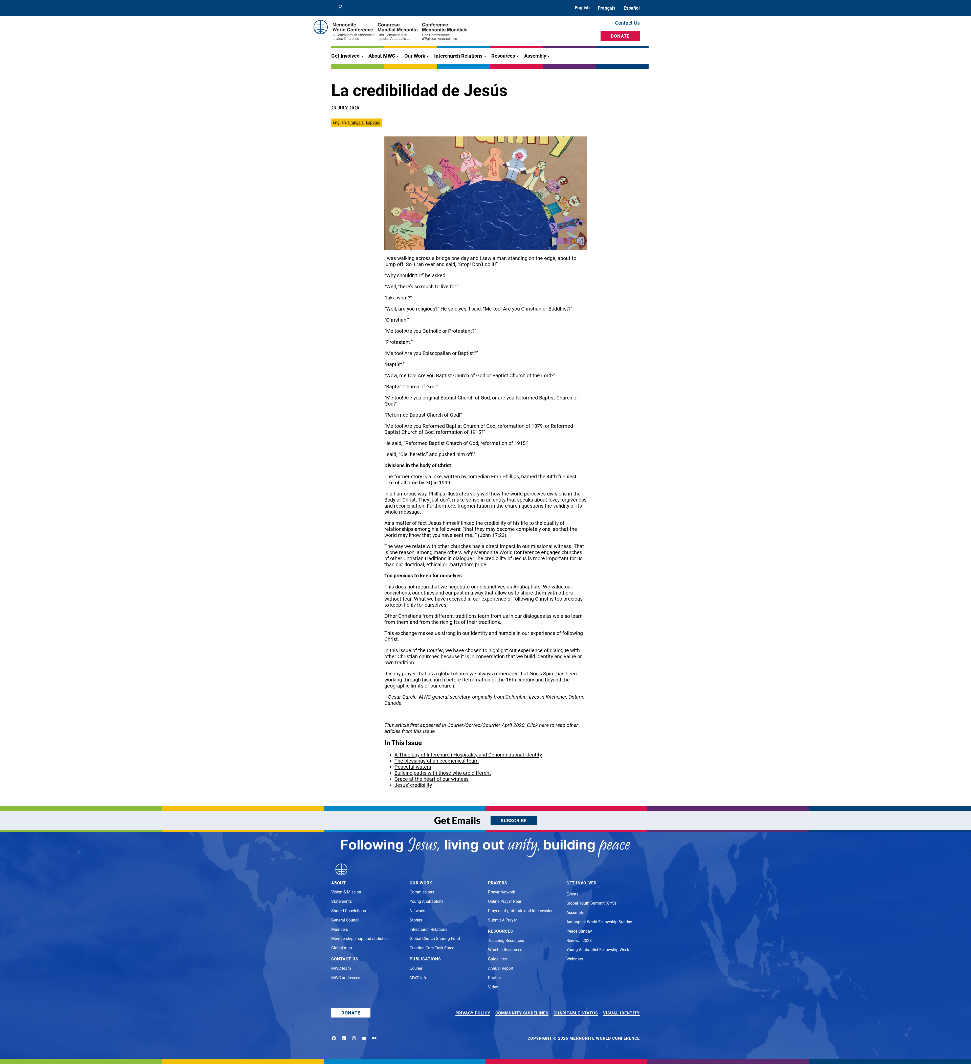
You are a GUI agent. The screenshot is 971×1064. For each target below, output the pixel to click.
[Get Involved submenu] (362, 56)
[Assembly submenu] (548, 56)
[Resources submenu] (517, 56)
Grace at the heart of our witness (431, 779)
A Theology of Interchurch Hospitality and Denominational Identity (468, 755)
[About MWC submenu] (397, 56)
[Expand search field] (340, 8)
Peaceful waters (412, 767)
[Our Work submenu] (427, 56)
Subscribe (514, 820)
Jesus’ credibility (413, 785)
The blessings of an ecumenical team (436, 761)
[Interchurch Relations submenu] (485, 56)
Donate (620, 36)
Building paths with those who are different (442, 773)
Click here (538, 725)
